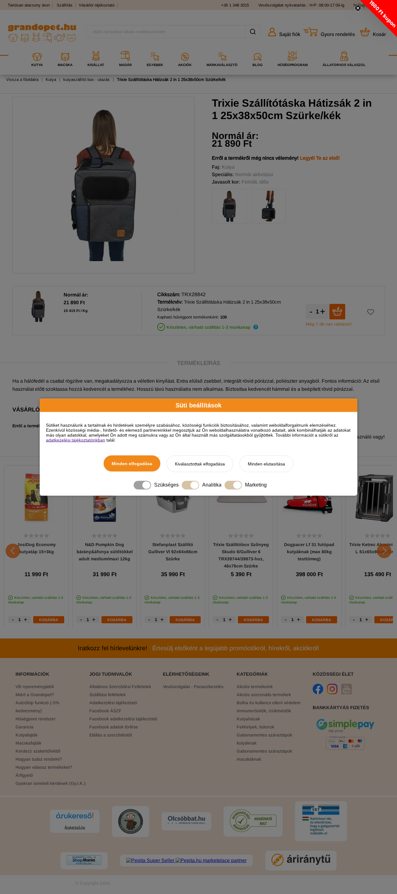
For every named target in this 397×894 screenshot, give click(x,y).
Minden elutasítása (266, 463)
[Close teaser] (358, 8)
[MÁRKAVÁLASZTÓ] (222, 48)
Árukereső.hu (75, 827)
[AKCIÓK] (185, 48)
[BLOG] (257, 48)
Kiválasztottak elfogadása (200, 463)
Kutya (51, 79)
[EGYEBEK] (155, 48)
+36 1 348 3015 (235, 5)
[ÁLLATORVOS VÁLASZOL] (344, 48)
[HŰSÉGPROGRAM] (292, 48)
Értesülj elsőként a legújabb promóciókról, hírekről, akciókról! (198, 648)
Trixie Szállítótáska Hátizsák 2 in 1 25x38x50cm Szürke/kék (171, 79)
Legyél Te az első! (320, 158)
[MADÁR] (125, 48)
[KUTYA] (37, 48)
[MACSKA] (65, 48)
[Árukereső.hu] (74, 818)
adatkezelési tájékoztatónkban (75, 439)
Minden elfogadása (132, 463)
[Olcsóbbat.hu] (186, 820)
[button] (378, 18)
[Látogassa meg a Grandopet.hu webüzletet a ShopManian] (84, 860)
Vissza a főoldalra (22, 79)
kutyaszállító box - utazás (86, 79)
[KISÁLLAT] (96, 48)
